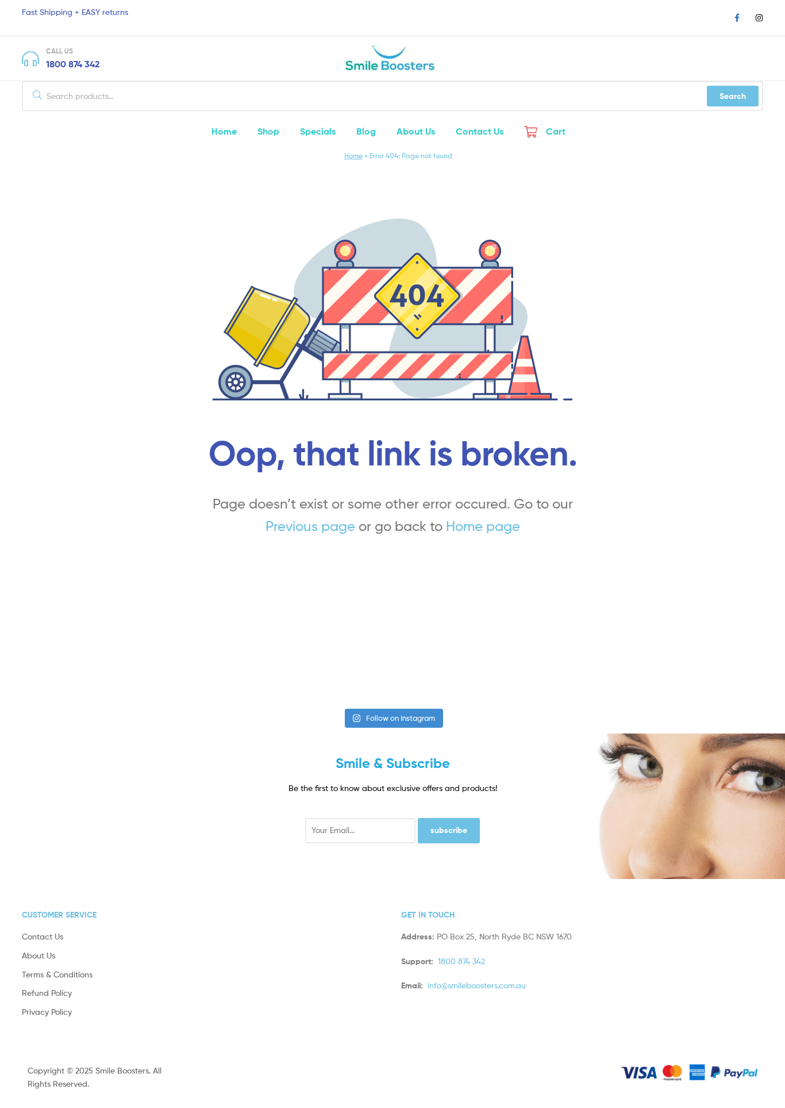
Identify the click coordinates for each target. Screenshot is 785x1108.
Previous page (310, 526)
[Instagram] (759, 18)
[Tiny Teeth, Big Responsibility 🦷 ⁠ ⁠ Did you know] (456, 662)
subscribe (448, 830)
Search (732, 96)
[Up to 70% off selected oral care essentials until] (328, 662)
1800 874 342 (73, 64)
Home (353, 156)
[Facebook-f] (737, 18)
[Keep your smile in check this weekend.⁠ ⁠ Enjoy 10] (715, 662)
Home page (483, 526)
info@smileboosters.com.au (477, 985)
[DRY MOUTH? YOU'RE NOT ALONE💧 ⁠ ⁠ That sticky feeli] (198, 662)
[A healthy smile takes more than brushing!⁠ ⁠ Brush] (70, 662)
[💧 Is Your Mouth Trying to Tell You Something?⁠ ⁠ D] (585, 662)
